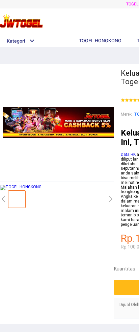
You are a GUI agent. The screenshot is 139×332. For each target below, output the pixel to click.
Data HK (128, 154)
